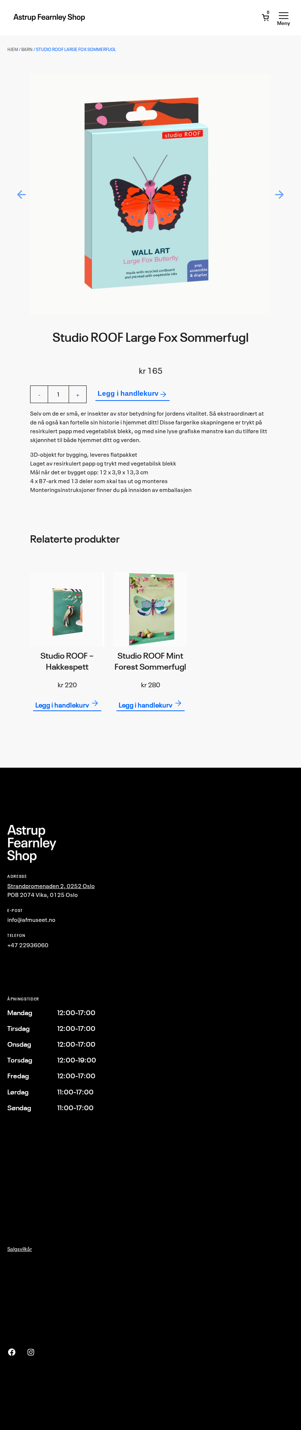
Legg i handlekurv (128, 393)
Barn (27, 49)
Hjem (12, 49)
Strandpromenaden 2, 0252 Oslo (51, 886)
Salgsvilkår (19, 1249)
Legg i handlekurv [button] (62, 704)
